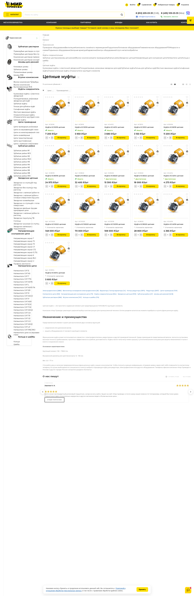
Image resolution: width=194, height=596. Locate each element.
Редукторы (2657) (152, 290)
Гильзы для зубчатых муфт (146, 68)
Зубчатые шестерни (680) (52, 297)
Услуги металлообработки (127, 50)
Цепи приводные (99, 58)
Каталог (14, 14)
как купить (151, 22)
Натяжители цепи (174, 58)
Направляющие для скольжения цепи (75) (77, 294)
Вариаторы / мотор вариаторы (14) (113, 290)
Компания (51, 22)
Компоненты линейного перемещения (91, 48)
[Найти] (122, 14)
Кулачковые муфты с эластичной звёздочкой (61, 68)
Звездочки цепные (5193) (127, 294)
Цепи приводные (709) (168, 290)
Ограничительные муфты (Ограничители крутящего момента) (74, 71)
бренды (118, 22)
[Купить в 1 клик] (68, 103)
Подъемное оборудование (59, 50)
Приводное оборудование (54, 48)
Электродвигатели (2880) (52, 290)
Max (188, 13)
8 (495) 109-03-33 (169, 13)
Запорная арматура (79, 50)
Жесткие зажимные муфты (168, 68)
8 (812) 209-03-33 (144, 13)
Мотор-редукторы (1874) (136, 290)
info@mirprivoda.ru (147, 17)
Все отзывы (187, 376)
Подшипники (112, 48)
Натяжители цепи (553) (51, 294)
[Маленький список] (171, 84)
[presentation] (42, 392)
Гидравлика (91, 50)
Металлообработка (12, 22)
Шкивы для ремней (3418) (163, 294)
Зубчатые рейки (113, 58)
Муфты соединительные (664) (105, 294)
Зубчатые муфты (128, 68)
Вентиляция (70, 48)
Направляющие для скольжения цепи (151, 58)
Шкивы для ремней (67, 58)
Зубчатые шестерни (51, 58)
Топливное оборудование (129, 48)
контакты (186, 22)
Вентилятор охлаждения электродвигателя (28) (81, 290)
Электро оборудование (106, 50)
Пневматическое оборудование (153, 48)
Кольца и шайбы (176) (91, 297)
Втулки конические (84, 58)
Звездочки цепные (127, 58)
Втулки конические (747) (72, 297)
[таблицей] (189, 84)
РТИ (168, 48)
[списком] (186, 84)
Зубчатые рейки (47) (145, 294)
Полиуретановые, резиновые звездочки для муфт (100, 68)
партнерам (85, 22)
